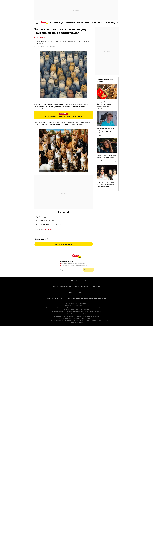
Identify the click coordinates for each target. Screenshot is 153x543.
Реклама (65, 284)
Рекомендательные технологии (81, 286)
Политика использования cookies (62, 286)
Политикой (64, 265)
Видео (62, 23)
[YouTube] (85, 280)
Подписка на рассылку (66, 261)
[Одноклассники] (81, 280)
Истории (80, 23)
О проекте (51, 284)
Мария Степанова (47, 229)
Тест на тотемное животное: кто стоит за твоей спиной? (64, 116)
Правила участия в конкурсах (78, 284)
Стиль (94, 23)
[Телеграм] (72, 280)
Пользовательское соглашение (96, 284)
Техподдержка (96, 286)
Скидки (114, 23)
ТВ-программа (104, 23)
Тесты (87, 23)
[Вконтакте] (76, 280)
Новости (54, 23)
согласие (66, 263)
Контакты (58, 284)
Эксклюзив (70, 23)
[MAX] (67, 280)
